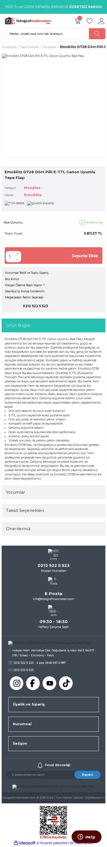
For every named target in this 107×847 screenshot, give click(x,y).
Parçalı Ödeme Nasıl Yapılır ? (25, 285)
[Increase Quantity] (17, 254)
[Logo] (29, 21)
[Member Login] (101, 21)
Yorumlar (15, 492)
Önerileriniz (18, 528)
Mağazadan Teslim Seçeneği (24, 297)
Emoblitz (33, 195)
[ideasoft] (25, 843)
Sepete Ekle (85, 255)
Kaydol (87, 775)
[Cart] (77, 21)
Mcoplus (32, 188)
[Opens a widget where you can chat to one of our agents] (86, 837)
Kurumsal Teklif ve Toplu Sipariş (27, 273)
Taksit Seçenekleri (25, 510)
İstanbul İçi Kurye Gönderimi (24, 291)
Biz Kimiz (12, 279)
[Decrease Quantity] (17, 259)
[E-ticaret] (53, 843)
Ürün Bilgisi (18, 325)
